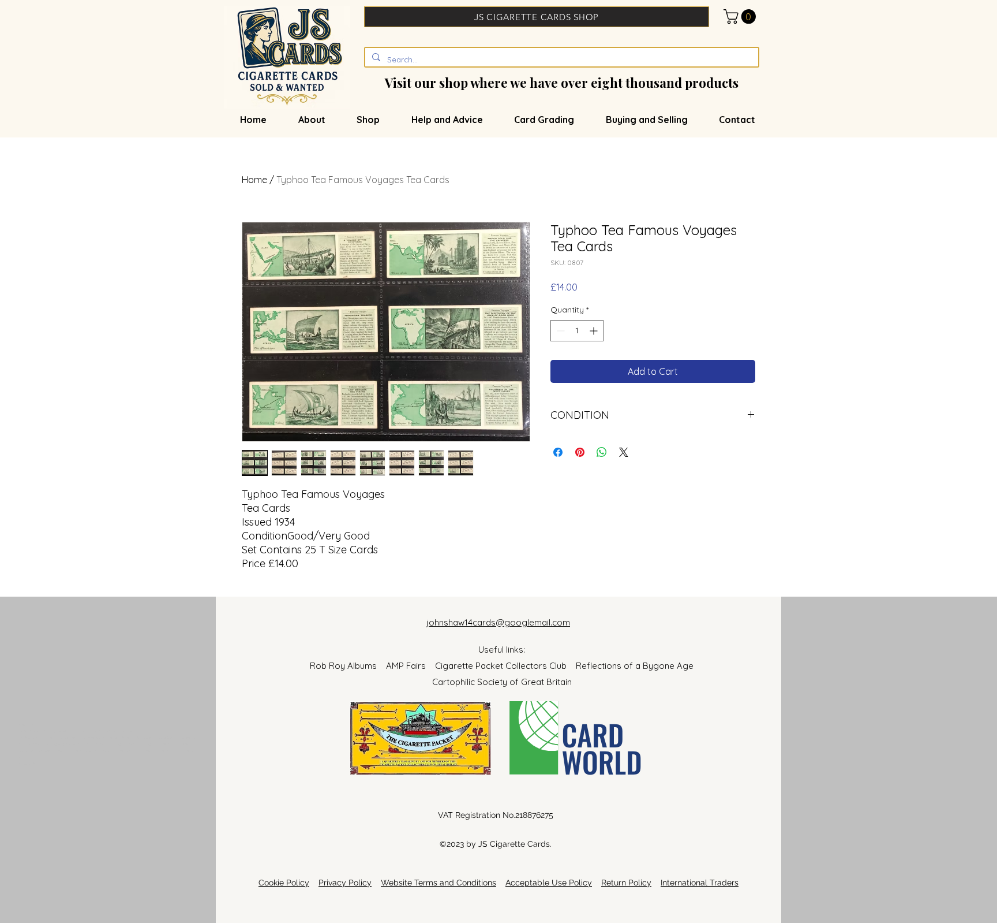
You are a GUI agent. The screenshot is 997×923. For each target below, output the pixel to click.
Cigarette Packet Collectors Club (505, 665)
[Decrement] (559, 331)
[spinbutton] (577, 331)
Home (254, 179)
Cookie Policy (283, 882)
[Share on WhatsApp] (602, 452)
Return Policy (626, 882)
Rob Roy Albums (348, 665)
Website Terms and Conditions (438, 882)
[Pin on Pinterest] (580, 452)
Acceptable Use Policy (548, 882)
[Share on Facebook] (558, 452)
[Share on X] (624, 452)
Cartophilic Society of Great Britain (502, 681)
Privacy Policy (345, 882)
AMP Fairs (410, 665)
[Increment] (594, 331)
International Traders (700, 882)
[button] (741, 16)
